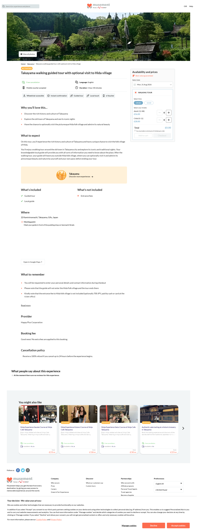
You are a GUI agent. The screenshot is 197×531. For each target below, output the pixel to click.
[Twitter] (22, 470)
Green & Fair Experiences (60, 492)
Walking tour (145, 92)
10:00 (149, 103)
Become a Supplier (127, 495)
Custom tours (91, 486)
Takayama (30, 64)
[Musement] (98, 6)
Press (53, 486)
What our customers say (94, 483)
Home (23, 64)
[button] (152, 92)
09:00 (138, 103)
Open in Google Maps (32, 262)
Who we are (55, 483)
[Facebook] (17, 470)
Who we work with (127, 483)
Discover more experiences (80, 176)
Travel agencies (126, 492)
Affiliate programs (127, 486)
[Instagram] (27, 470)
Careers (54, 489)
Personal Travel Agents (129, 489)
